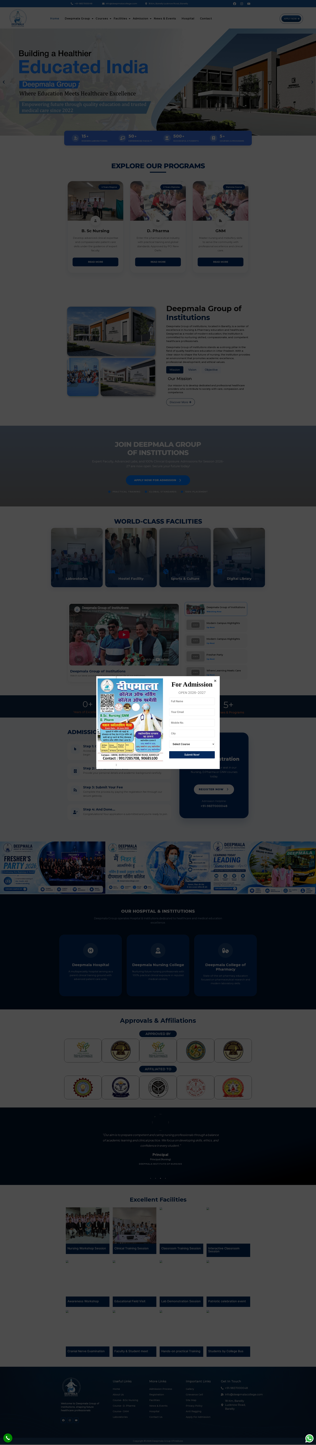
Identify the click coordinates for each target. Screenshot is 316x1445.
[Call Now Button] (7, 1438)
